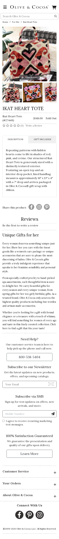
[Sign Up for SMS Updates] (53, 413)
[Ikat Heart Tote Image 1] (12, 93)
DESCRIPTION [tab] (15, 139)
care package (34, 251)
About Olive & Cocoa (18, 495)
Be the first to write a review (20, 225)
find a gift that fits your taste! (28, 328)
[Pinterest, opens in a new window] (29, 515)
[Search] (55, 16)
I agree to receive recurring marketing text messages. (29, 422)
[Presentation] (31, 207)
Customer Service (16, 471)
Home (5, 22)
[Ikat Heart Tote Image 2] (32, 93)
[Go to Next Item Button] (54, 93)
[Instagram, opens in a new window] (40, 515)
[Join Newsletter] (51, 384)
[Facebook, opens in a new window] (19, 515)
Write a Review (34, 125)
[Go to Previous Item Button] (5, 93)
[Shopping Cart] (54, 8)
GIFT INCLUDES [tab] (42, 139)
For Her (15, 22)
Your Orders (12, 483)
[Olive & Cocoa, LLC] (29, 6)
